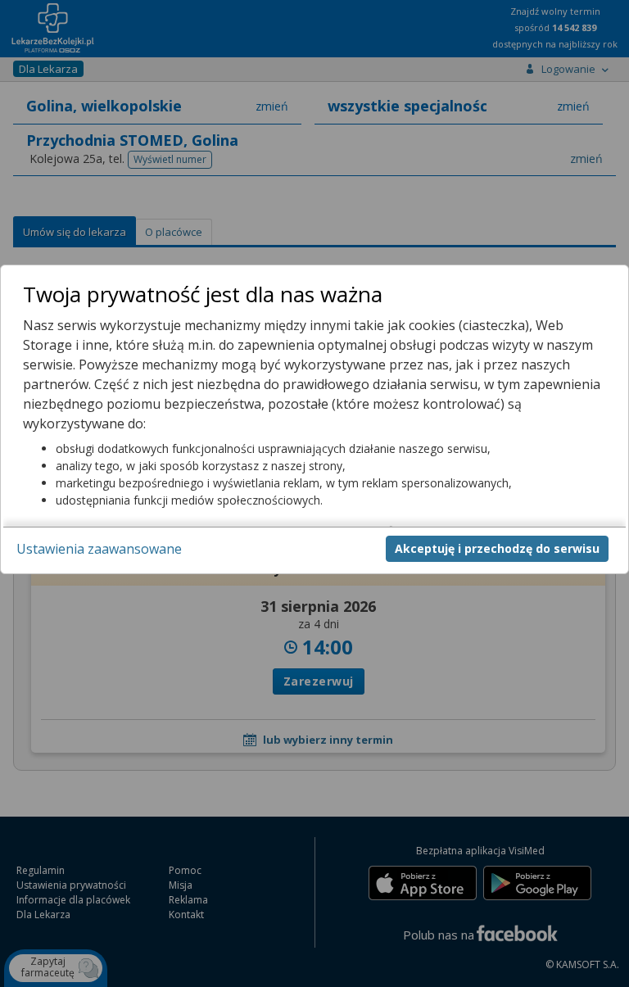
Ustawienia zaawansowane (99, 549)
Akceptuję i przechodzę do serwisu (497, 548)
